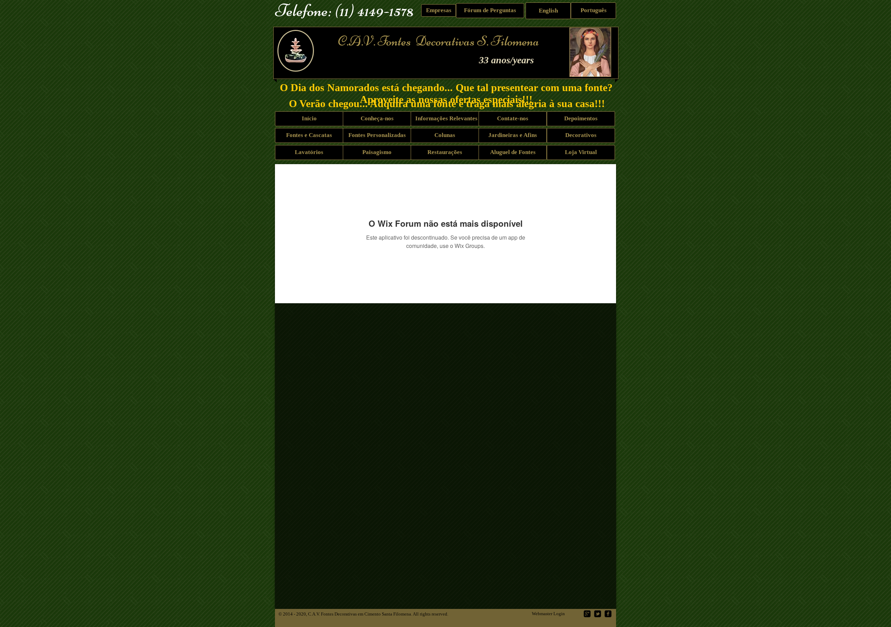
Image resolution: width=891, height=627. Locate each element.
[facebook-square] (608, 613)
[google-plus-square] (587, 613)
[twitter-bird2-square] (597, 613)
